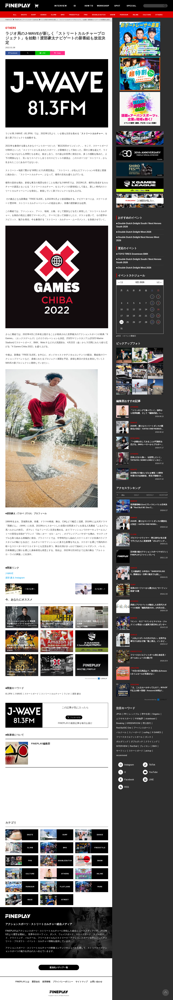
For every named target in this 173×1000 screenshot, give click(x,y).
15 (152, 309)
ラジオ (67, 694)
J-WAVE (9, 573)
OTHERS (159, 15)
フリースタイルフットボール (129, 737)
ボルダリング (122, 741)
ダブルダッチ (137, 741)
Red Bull (133, 746)
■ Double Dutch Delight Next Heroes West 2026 (137, 239)
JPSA (118, 714)
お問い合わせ (96, 981)
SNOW (112, 15)
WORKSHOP (103, 5)
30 (158, 322)
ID (75, 5)
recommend (121, 755)
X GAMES (156, 732)
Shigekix (156, 714)
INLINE (135, 15)
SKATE (24, 15)
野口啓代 (147, 723)
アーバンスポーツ (142, 728)
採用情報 (46, 981)
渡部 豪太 (76, 694)
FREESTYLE (74, 15)
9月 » (159, 282)
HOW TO (89, 5)
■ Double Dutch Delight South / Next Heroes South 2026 (138, 225)
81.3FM (8, 694)
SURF (33, 15)
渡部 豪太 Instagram (15, 578)
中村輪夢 (139, 718)
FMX (86, 15)
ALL (14, 15)
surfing (146, 732)
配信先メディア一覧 (59, 967)
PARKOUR (124, 15)
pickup (148, 751)
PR (125, 714)
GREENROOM (133, 723)
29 (152, 322)
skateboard (150, 718)
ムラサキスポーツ (124, 718)
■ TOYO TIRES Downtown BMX (132, 254)
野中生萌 (146, 714)
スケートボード (31, 694)
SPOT (117, 5)
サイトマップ (82, 981)
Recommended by (91, 678)
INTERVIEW (60, 5)
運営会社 (36, 981)
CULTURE (147, 15)
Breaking (120, 723)
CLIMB (53, 15)
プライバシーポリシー (63, 981)
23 (158, 316)
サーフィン (121, 751)
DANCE (43, 15)
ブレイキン (145, 746)
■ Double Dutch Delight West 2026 (133, 232)
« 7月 (120, 282)
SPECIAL (131, 5)
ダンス (148, 737)
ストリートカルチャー (51, 694)
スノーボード (135, 732)
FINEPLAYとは (22, 981)
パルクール (121, 732)
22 (152, 316)
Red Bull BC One (123, 728)
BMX (63, 15)
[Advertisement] (33, 796)
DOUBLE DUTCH (99, 15)
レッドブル (134, 714)
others (10, 27)
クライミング (151, 741)
